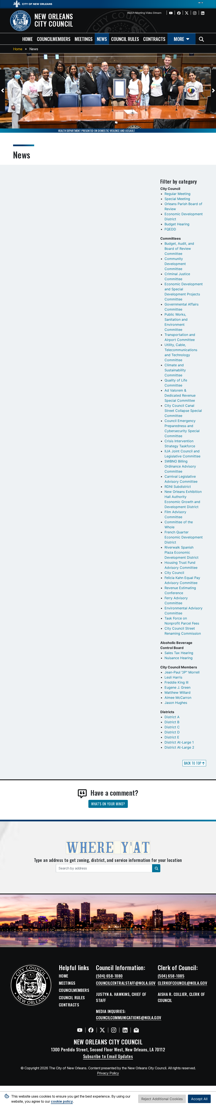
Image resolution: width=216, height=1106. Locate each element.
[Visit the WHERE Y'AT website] (108, 849)
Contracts (69, 1005)
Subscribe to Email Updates (108, 1056)
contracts (154, 38)
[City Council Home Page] (31, 985)
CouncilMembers (74, 990)
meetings (84, 38)
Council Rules (72, 998)
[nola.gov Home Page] (34, 3)
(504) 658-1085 (171, 976)
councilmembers (53, 38)
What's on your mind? (108, 803)
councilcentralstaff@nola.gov (126, 983)
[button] (2, 90)
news (102, 38)
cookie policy (62, 1101)
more (179, 38)
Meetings (67, 983)
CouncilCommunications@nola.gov (128, 1018)
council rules (125, 38)
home (27, 38)
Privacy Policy (108, 1073)
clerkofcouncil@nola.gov (182, 983)
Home (17, 49)
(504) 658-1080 (109, 976)
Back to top (193, 763)
